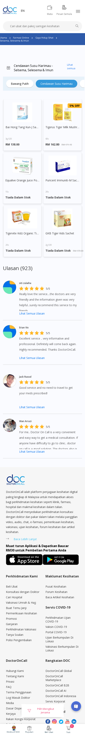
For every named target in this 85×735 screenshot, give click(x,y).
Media (10, 703)
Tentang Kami (15, 676)
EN (23, 11)
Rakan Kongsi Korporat (21, 719)
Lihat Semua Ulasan (32, 313)
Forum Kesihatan (56, 592)
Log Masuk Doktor (18, 697)
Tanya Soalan (14, 635)
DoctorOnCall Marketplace (54, 678)
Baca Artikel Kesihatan (59, 597)
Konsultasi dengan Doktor (22, 592)
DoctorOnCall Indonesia (60, 696)
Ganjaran (12, 624)
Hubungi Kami (15, 671)
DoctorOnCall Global (58, 671)
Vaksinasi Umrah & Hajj (21, 602)
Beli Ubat (49, 732)
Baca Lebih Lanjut (25, 539)
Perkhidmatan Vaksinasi (21, 629)
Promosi (11, 619)
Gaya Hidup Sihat (44, 37)
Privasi (10, 681)
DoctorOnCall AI (55, 691)
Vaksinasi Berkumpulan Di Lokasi (61, 648)
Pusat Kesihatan (55, 586)
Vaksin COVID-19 (56, 627)
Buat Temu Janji (16, 608)
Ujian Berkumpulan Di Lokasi (59, 639)
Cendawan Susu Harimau (57, 84)
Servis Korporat (55, 701)
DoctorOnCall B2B (57, 685)
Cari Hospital (14, 597)
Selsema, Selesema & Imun (14, 40)
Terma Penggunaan (18, 692)
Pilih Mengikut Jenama (45, 710)
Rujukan (29, 732)
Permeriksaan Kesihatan (21, 613)
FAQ (8, 687)
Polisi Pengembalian (19, 640)
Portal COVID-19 (56, 632)
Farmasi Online (21, 37)
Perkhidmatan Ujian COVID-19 (58, 619)
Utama (3, 37)
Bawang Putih (20, 84)
